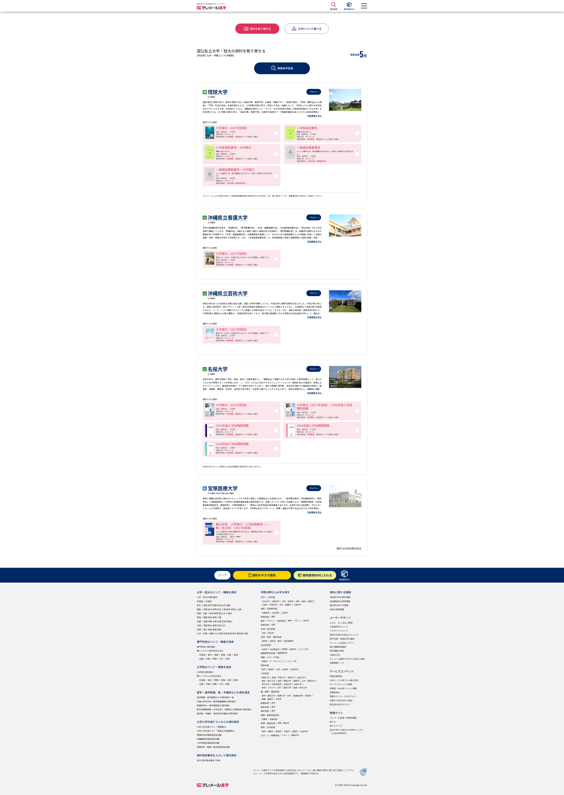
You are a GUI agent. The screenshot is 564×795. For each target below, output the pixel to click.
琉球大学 (218, 91)
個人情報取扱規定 (338, 646)
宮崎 (221, 633)
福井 (230, 613)
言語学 (285, 612)
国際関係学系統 (268, 653)
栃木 (210, 609)
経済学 (264, 641)
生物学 (285, 669)
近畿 (199, 621)
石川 (225, 613)
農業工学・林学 (284, 695)
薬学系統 (265, 711)
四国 (199, 629)
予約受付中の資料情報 (340, 597)
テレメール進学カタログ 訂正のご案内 (347, 658)
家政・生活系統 (268, 727)
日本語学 (276, 612)
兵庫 (219, 621)
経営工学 (287, 687)
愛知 (215, 617)
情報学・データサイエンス (273, 661)
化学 (278, 669)
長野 (216, 613)
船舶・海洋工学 (300, 687)
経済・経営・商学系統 (271, 636)
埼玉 (219, 609)
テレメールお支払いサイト (342, 642)
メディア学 (292, 661)
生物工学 (298, 684)
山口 (224, 625)
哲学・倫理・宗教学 (304, 601)
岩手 (210, 605)
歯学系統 (265, 707)
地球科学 (294, 669)
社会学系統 (266, 645)
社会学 (264, 649)
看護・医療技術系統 (270, 715)
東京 (228, 609)
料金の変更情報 (337, 609)
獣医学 (308, 695)
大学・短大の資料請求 (207, 597)
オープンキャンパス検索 (341, 684)
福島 (228, 605)
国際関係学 (282, 652)
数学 (264, 669)
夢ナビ (333, 721)
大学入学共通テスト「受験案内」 (212, 726)
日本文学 (265, 601)
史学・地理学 (287, 601)
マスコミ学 (303, 649)
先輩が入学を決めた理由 (341, 700)
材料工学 (265, 684)
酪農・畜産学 (267, 699)
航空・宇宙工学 (278, 677)
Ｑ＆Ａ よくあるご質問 (341, 622)
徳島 (210, 629)
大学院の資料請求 (205, 672)
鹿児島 (240, 633)
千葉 (224, 609)
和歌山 (229, 621)
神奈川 (234, 609)
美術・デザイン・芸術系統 (273, 620)
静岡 (205, 617)
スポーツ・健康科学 (290, 735)
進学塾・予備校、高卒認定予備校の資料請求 (217, 713)
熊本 (234, 633)
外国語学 (265, 612)
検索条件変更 (285, 68)
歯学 (273, 706)
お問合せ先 (335, 654)
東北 (199, 605)
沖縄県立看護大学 (228, 217)
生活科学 (304, 731)
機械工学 (265, 677)
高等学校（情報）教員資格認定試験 (213, 746)
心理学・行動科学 (269, 604)
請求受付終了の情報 (339, 605)
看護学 (264, 719)
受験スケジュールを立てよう (343, 696)
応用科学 (288, 684)
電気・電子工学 (268, 680)
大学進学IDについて (339, 626)
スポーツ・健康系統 (270, 735)
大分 (216, 633)
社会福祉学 (275, 649)
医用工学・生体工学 (296, 677)
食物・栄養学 (267, 731)
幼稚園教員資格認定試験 (208, 738)
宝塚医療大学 (223, 488)
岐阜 (210, 617)
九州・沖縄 (202, 633)
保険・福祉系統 (268, 723)
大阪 (215, 621)
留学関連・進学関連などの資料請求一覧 (215, 697)
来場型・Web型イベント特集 (343, 688)
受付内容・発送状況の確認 (342, 638)
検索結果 (355, 54)
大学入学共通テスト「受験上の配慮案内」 (216, 730)
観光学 (293, 649)
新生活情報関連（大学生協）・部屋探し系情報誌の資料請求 (224, 709)
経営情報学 (288, 641)
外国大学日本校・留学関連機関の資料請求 (216, 701)
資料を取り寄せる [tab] (260, 29)
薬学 (273, 710)
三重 (219, 617)
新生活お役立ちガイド (340, 704)
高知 (219, 629)
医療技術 (274, 719)
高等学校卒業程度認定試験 (209, 734)
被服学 (278, 731)
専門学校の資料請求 (206, 646)
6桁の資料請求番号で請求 (209, 760)
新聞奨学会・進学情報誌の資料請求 (213, 705)
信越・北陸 (202, 613)
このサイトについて (339, 630)
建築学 (296, 680)
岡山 (210, 625)
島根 (215, 625)
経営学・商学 (275, 641)
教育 (273, 616)
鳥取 (205, 625)
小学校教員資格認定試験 (208, 742)
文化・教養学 (285, 604)
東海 (199, 617)
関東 (199, 609)
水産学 (278, 699)
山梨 (239, 609)
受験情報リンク (337, 662)
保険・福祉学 (283, 723)
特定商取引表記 (337, 650)
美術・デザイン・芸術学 (298, 620)
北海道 (200, 601)
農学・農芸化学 (268, 695)
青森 (205, 605)
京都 (210, 621)
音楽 (273, 624)
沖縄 (246, 633)
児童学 (287, 731)
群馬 (215, 609)
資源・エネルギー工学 (271, 687)
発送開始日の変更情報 (340, 601)
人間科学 (297, 604)
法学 (264, 633)
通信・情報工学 (284, 680)
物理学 (271, 669)
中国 (199, 625)
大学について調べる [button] (310, 29)
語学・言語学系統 (269, 608)
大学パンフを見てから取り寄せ (344, 680)
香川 (205, 629)
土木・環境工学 (308, 680)
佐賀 (225, 633)
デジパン (314, 91)
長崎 (230, 633)
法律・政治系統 (268, 628)
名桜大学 (218, 368)
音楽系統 (265, 624)
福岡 (212, 633)
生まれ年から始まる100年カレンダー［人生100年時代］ (347, 731)
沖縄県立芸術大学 (228, 293)
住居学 (295, 731)
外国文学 (276, 601)
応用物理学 (276, 684)
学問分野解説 (336, 676)
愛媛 (215, 629)
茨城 (205, 609)
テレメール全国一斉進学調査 (343, 717)
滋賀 (205, 621)
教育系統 (265, 616)
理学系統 (265, 665)
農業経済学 (298, 695)
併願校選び (335, 692)
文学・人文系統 (268, 597)
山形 (224, 605)
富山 (221, 613)
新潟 (212, 613)
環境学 (285, 649)
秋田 (219, 605)
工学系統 (265, 673)
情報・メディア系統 (270, 657)
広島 (219, 625)
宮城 (215, 605)
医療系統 (265, 703)
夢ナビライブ (336, 725)
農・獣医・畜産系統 (270, 691)
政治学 (271, 633)
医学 (273, 702)
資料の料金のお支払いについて (344, 634)
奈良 (224, 621)
